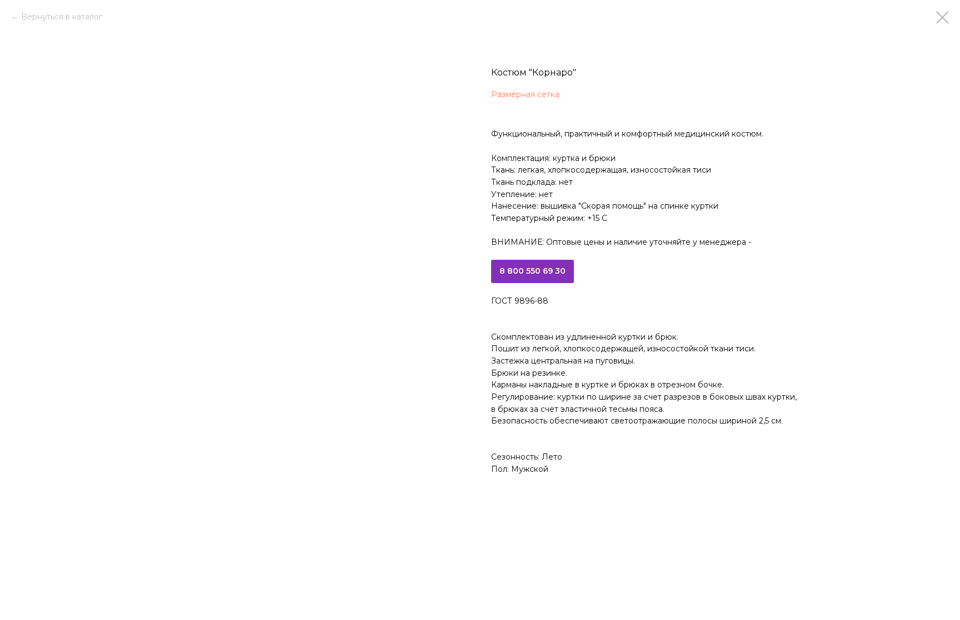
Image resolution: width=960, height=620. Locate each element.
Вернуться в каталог (61, 17)
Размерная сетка (525, 94)
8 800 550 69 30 (532, 271)
